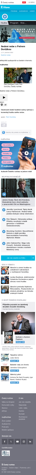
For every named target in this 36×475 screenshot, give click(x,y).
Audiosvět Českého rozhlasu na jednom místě (16, 171)
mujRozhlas (5, 139)
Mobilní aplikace (8, 430)
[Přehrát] (4, 97)
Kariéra (21, 411)
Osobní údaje (13, 468)
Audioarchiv (23, 11)
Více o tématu (8, 265)
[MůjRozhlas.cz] (4, 65)
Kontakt (22, 414)
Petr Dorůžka (11, 117)
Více (23, 23)
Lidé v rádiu (23, 408)
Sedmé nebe (6, 55)
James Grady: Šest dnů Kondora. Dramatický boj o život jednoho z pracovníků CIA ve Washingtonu (16, 202)
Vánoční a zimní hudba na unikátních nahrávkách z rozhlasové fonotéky (21, 270)
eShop (4, 411)
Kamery (32, 11)
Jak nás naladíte (25, 402)
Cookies (4, 468)
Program (14, 11)
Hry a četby (7, 145)
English (4, 469)
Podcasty (5, 427)
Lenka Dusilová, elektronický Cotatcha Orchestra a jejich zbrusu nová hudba (22, 279)
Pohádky (6, 154)
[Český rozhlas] (7, 2)
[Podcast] (2, 104)
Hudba (4, 23)
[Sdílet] (5, 104)
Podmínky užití (25, 468)
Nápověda (22, 405)
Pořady (5, 158)
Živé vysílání (7, 162)
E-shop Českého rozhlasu (14, 300)
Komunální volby (8, 405)
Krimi (5, 149)
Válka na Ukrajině (8, 402)
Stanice (4, 408)
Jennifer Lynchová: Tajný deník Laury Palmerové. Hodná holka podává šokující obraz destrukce (20, 211)
